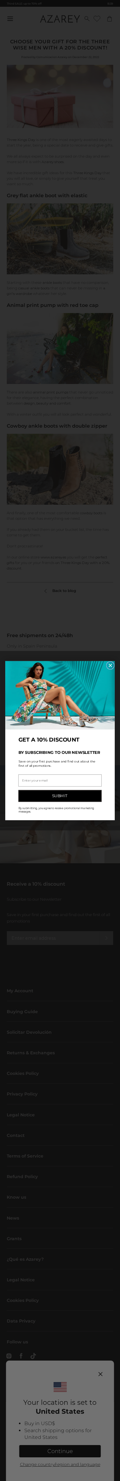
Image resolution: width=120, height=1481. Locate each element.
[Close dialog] (110, 665)
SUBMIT (60, 795)
